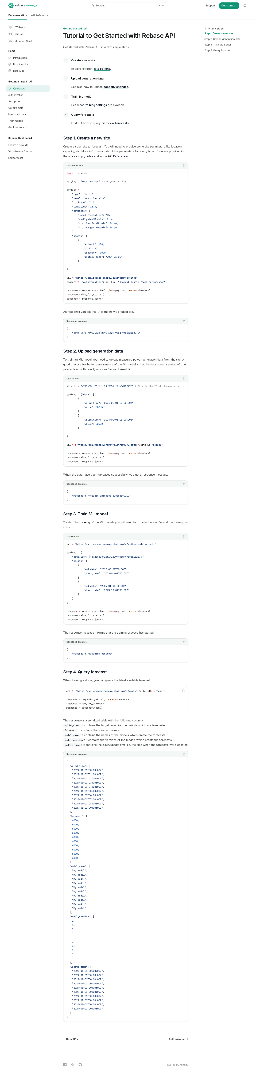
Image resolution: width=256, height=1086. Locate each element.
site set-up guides (80, 156)
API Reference (39, 15)
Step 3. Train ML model (217, 44)
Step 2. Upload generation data (222, 38)
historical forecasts (115, 123)
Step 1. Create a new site (218, 33)
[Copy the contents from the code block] (184, 165)
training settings (95, 105)
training (84, 522)
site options (102, 68)
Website (20, 27)
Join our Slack (24, 41)
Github (19, 34)
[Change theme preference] (245, 5)
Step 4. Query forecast (217, 50)
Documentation (17, 15)
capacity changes (115, 87)
